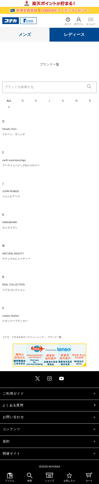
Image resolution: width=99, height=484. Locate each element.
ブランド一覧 (54, 337)
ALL (9, 101)
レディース (74, 35)
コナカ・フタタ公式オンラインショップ (23, 337)
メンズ (25, 35)
